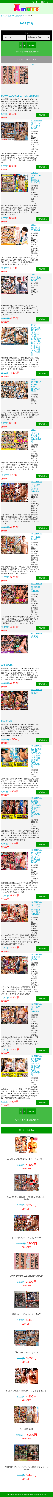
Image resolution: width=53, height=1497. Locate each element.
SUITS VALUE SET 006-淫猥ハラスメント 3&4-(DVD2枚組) (36, 808)
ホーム (35, 2)
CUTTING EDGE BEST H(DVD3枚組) (36, 386)
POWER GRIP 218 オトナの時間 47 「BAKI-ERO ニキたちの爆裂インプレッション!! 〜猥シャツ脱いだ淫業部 (36, 341)
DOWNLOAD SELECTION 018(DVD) (20, 95)
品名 (28, 59)
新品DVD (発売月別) (15, 16)
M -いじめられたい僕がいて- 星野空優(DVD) (36, 857)
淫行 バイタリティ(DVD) (36, 125)
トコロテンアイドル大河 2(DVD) (35, 488)
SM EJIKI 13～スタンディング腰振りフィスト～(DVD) (27, 1468)
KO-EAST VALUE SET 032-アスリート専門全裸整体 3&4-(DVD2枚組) (36, 757)
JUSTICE (34, 173)
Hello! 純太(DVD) (35, 228)
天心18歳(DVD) (35, 537)
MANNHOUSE (36, 120)
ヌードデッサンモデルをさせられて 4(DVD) (35, 909)
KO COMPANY (36, 482)
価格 (34, 59)
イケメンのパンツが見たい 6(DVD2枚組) (36, 437)
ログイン (45, 2)
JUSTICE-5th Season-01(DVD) (36, 179)
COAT (33, 225)
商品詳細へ (42, 115)
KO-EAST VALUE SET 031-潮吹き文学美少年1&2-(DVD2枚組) (36, 1067)
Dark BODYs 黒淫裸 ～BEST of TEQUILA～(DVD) (26, 1198)
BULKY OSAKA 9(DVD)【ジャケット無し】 (26, 1159)
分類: (27, 33)
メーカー (20, 59)
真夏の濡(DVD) (35, 958)
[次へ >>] (31, 45)
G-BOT (33, 64)
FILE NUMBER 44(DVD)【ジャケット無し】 (26, 1391)
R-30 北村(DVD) (36, 278)
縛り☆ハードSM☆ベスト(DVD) (26, 1314)
